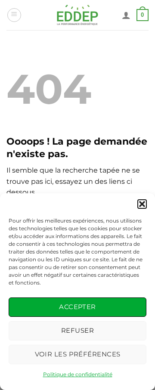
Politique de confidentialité (77, 374)
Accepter (77, 307)
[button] (142, 204)
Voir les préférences (78, 354)
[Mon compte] (126, 15)
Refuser (77, 330)
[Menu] (14, 15)
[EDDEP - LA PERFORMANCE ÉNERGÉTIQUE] (77, 15)
